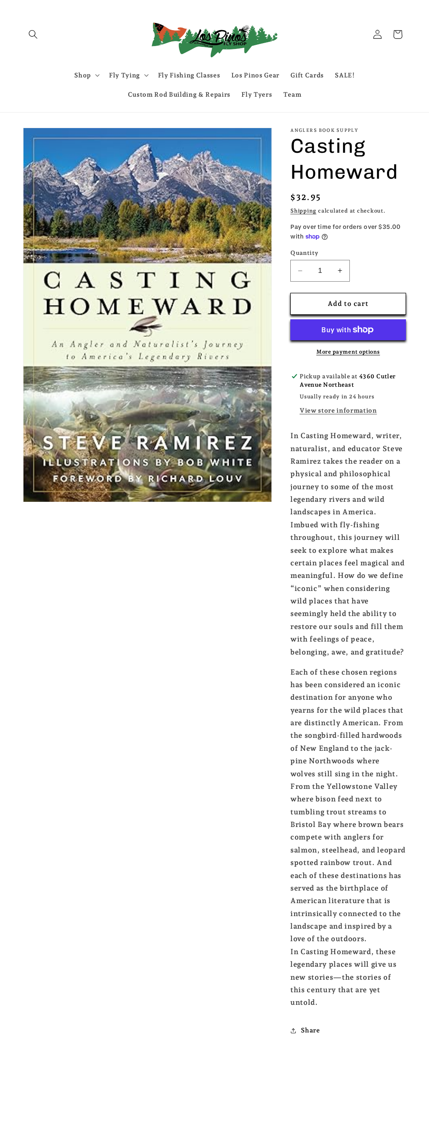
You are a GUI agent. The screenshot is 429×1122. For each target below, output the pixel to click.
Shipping (303, 211)
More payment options (348, 352)
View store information (338, 410)
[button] (33, 34)
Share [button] (310, 1030)
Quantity (304, 252)
